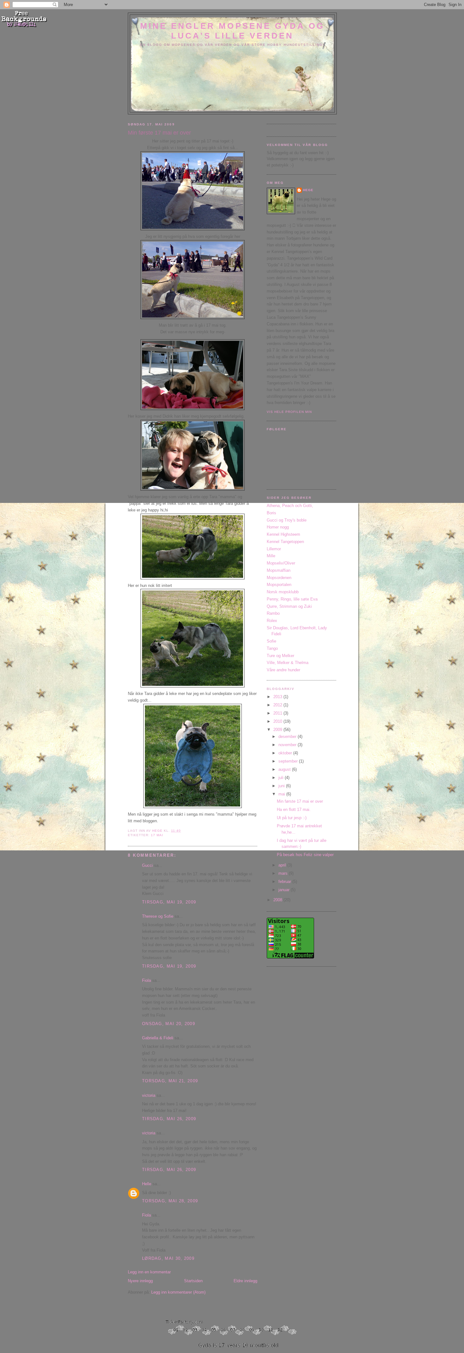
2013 (278, 696)
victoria (148, 1095)
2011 (278, 713)
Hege (308, 190)
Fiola (146, 980)
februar (285, 881)
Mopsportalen (279, 584)
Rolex (272, 620)
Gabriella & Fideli (157, 1038)
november (288, 744)
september (288, 761)
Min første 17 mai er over (300, 801)
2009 (278, 729)
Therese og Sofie (157, 916)
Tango (272, 648)
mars (283, 873)
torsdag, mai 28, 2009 (170, 1201)
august (285, 769)
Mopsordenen (279, 577)
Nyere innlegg (140, 1280)
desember (288, 736)
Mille (271, 555)
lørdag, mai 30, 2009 (168, 1258)
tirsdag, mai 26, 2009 (169, 1118)
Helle (146, 1183)
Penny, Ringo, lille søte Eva (292, 599)
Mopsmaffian (278, 570)
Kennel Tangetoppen (285, 541)
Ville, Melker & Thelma (287, 662)
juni (282, 785)
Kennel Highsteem (283, 534)
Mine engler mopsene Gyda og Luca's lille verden (232, 30)
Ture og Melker (280, 655)
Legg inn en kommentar (149, 1272)
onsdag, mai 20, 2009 (168, 1023)
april (282, 865)
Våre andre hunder (283, 669)
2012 (278, 705)
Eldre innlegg (245, 1280)
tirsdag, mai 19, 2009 (169, 902)
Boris (271, 512)
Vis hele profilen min (289, 412)
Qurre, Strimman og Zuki (289, 606)
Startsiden (193, 1280)
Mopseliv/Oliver (281, 563)
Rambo (273, 613)
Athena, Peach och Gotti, (290, 505)
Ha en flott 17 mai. (294, 809)
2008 (278, 899)
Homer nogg (278, 527)
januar (284, 889)
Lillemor (274, 549)
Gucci (147, 865)
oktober (285, 753)
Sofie (271, 641)
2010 (278, 721)
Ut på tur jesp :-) (291, 817)
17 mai (157, 835)
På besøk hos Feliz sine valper (305, 854)
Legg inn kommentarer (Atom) (178, 1292)
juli (281, 777)
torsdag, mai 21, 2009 (170, 1080)
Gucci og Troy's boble (286, 520)
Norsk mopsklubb (283, 591)
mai (282, 794)
